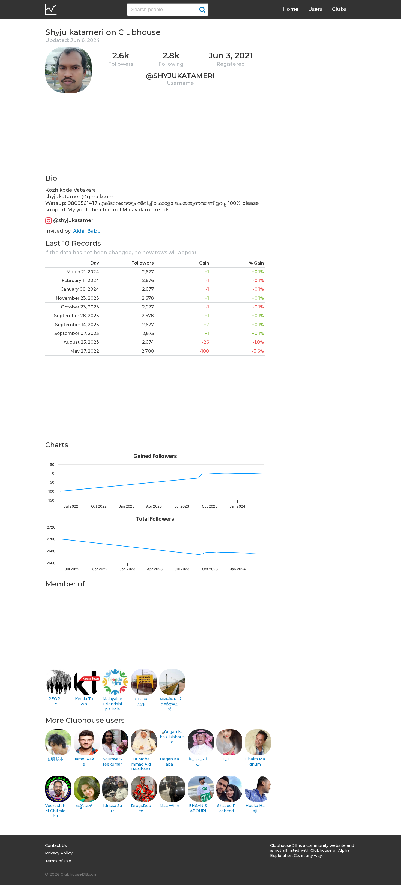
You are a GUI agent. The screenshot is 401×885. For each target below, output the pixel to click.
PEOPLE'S (55, 701)
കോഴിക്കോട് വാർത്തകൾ (169, 703)
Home (290, 9)
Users (315, 9)
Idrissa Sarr (112, 808)
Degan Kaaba (169, 762)
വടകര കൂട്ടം (141, 701)
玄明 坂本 (55, 759)
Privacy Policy (59, 853)
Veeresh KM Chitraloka (55, 810)
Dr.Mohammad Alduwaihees (141, 764)
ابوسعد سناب (198, 762)
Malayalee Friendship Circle (112, 703)
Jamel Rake (84, 762)
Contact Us (56, 845)
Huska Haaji (255, 808)
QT (226, 759)
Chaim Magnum (255, 762)
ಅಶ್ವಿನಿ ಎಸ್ (84, 805)
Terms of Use (58, 861)
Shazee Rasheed (226, 808)
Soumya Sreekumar (112, 762)
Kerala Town (84, 701)
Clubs (339, 9)
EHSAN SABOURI (198, 808)
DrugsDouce (141, 808)
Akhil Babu (87, 231)
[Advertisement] (155, 135)
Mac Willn (169, 805)
